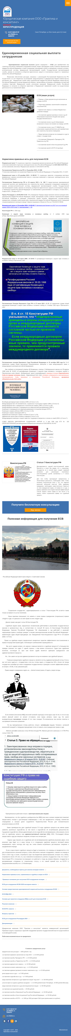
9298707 (11, 36)
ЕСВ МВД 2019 (7, 894)
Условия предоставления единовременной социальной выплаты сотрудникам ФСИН (29, 889)
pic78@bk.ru (13, 34)
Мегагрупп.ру (63, 1029)
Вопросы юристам (8, 913)
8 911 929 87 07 (13, 32)
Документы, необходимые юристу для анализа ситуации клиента (23, 869)
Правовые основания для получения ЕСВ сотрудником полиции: (23, 879)
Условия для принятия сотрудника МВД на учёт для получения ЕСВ (24, 899)
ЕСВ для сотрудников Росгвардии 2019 (15, 918)
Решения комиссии (8, 904)
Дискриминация (7, 923)
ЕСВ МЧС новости (8, 909)
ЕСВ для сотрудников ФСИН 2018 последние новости (19, 884)
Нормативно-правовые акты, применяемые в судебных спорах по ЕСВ (25, 874)
